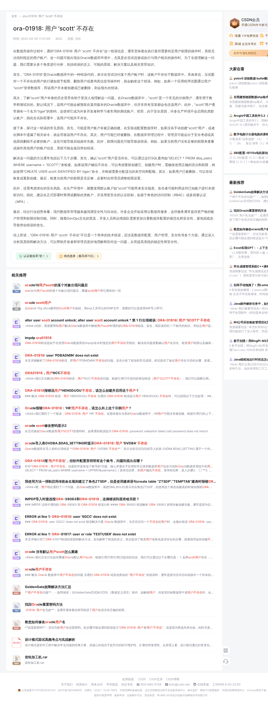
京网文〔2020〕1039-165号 (100, 690)
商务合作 (97, 684)
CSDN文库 (156, 679)
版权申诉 (119, 695)
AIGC (58, 38)
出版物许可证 (134, 695)
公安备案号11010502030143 (38, 690)
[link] (14, 16)
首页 (14, 16)
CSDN (142, 679)
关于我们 (67, 684)
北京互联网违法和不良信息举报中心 (165, 690)
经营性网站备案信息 (131, 690)
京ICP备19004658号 (70, 690)
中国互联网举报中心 (233, 690)
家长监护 (193, 690)
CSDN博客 (173, 679)
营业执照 (149, 695)
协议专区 (127, 684)
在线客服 (203, 684)
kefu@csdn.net (179, 684)
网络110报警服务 (209, 690)
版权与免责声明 (103, 695)
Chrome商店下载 (256, 690)
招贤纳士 (82, 684)
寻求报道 (112, 684)
